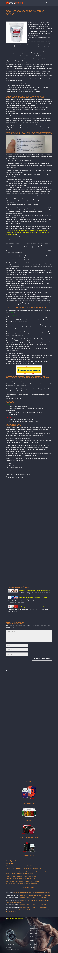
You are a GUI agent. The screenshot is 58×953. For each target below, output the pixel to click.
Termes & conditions (12, 949)
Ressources (33, 933)
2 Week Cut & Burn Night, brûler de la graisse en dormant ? (24, 868)
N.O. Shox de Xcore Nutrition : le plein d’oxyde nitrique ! (23, 881)
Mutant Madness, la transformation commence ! (21, 876)
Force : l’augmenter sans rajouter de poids (19, 866)
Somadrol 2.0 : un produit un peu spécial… (33, 897)
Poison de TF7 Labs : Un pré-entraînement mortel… (22, 883)
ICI (36, 105)
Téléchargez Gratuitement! (29, 778)
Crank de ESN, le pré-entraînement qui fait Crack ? (21, 878)
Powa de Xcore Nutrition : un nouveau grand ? (20, 873)
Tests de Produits (35, 925)
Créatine (8, 17)
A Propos (33, 944)
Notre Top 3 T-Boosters (13, 861)
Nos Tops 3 (33, 928)
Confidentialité (10, 944)
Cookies (8, 947)
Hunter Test (9, 863)
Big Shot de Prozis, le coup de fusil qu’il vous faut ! (35, 895)
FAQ (31, 936)
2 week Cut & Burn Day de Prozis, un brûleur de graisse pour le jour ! (27, 871)
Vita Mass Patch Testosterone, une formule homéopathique (31, 892)
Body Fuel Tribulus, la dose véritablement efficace (34, 590)
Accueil (32, 923)
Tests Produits (14, 17)
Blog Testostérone (36, 930)
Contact (32, 947)
